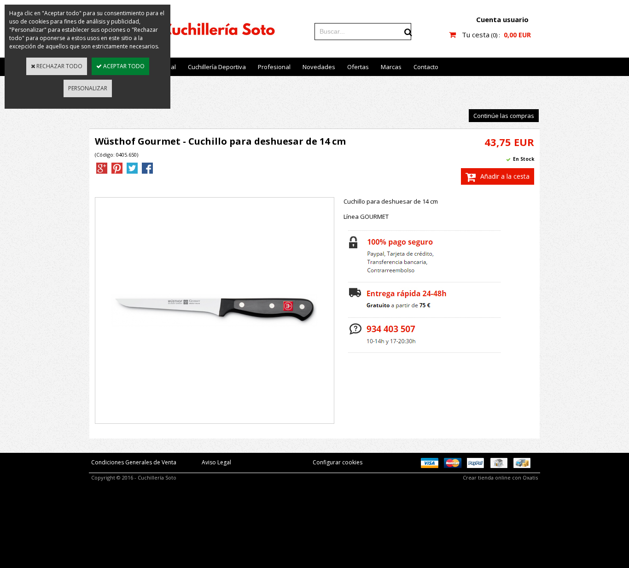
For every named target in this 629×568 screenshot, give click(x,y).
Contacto (426, 67)
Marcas (391, 67)
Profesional (274, 67)
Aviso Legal (216, 462)
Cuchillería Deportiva (217, 67)
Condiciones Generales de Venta (133, 462)
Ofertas (358, 67)
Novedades (319, 67)
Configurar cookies (337, 462)
